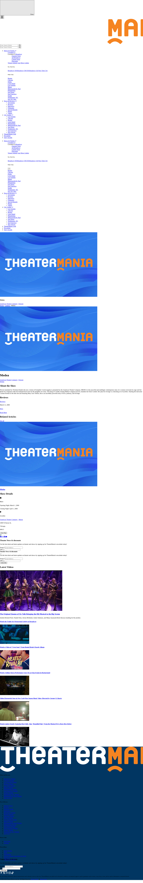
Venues (10, 63)
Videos (10, 113)
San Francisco (12, 94)
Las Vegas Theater (9, 786)
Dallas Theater (8, 818)
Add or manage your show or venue (15, 856)
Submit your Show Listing (21, 63)
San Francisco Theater (11, 791)
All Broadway (16, 58)
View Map (3, 533)
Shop (5, 852)
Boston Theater (8, 784)
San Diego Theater (9, 826)
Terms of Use (43, 879)
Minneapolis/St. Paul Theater (13, 796)
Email (2, 547)
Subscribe (3, 563)
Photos (10, 111)
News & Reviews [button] (9, 101)
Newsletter (7, 136)
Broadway (19, 54)
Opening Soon (16, 56)
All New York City (42, 70)
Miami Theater (8, 787)
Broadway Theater (9, 779)
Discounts (15, 61)
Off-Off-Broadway (30, 70)
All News (7, 833)
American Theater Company (9, 519)
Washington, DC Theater (11, 794)
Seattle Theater (8, 793)
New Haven (11, 132)
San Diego (11, 92)
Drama (2, 381)
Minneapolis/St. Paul (14, 89)
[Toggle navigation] (2, 17)
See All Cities (12, 99)
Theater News (8, 806)
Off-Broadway (19, 70)
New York (7, 841)
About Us (7, 858)
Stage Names (8, 851)
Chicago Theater (9, 780)
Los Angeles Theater (10, 782)
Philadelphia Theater (10, 789)
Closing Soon (16, 59)
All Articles (11, 103)
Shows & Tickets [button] (9, 51)
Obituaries (11, 108)
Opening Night (8, 809)
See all (2, 421)
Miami (10, 87)
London (6, 843)
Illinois (21, 519)
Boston (10, 78)
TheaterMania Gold (10, 134)
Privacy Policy (35, 879)
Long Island (11, 83)
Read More (3, 412)
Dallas (10, 82)
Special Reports (12, 110)
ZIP (1, 549)
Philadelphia (11, 90)
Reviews (10, 104)
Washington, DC (13, 97)
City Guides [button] (8, 115)
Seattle (10, 96)
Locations (11, 52)
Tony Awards (8, 137)
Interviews (11, 106)
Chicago (10, 80)
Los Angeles (11, 85)
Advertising (7, 854)
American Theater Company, (9, 304)
